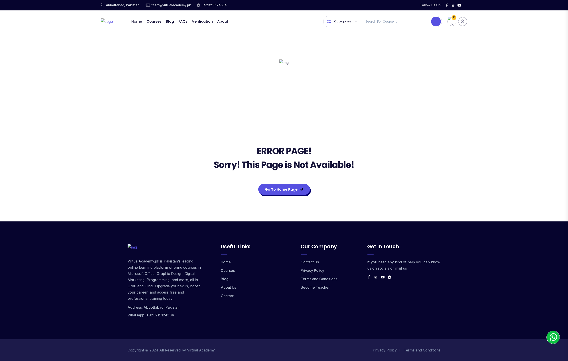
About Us (228, 287)
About (222, 21)
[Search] (436, 21)
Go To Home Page (281, 189)
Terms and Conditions (319, 279)
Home (136, 21)
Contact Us (310, 262)
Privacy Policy (312, 270)
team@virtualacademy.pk (171, 5)
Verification (202, 21)
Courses (154, 21)
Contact (227, 296)
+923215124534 (214, 5)
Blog (170, 21)
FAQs (182, 21)
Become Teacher (315, 287)
